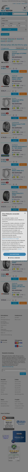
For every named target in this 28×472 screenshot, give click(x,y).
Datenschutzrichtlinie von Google (10, 238)
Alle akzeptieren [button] (14, 254)
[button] (14, 258)
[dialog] (14, 235)
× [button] (24, 213)
